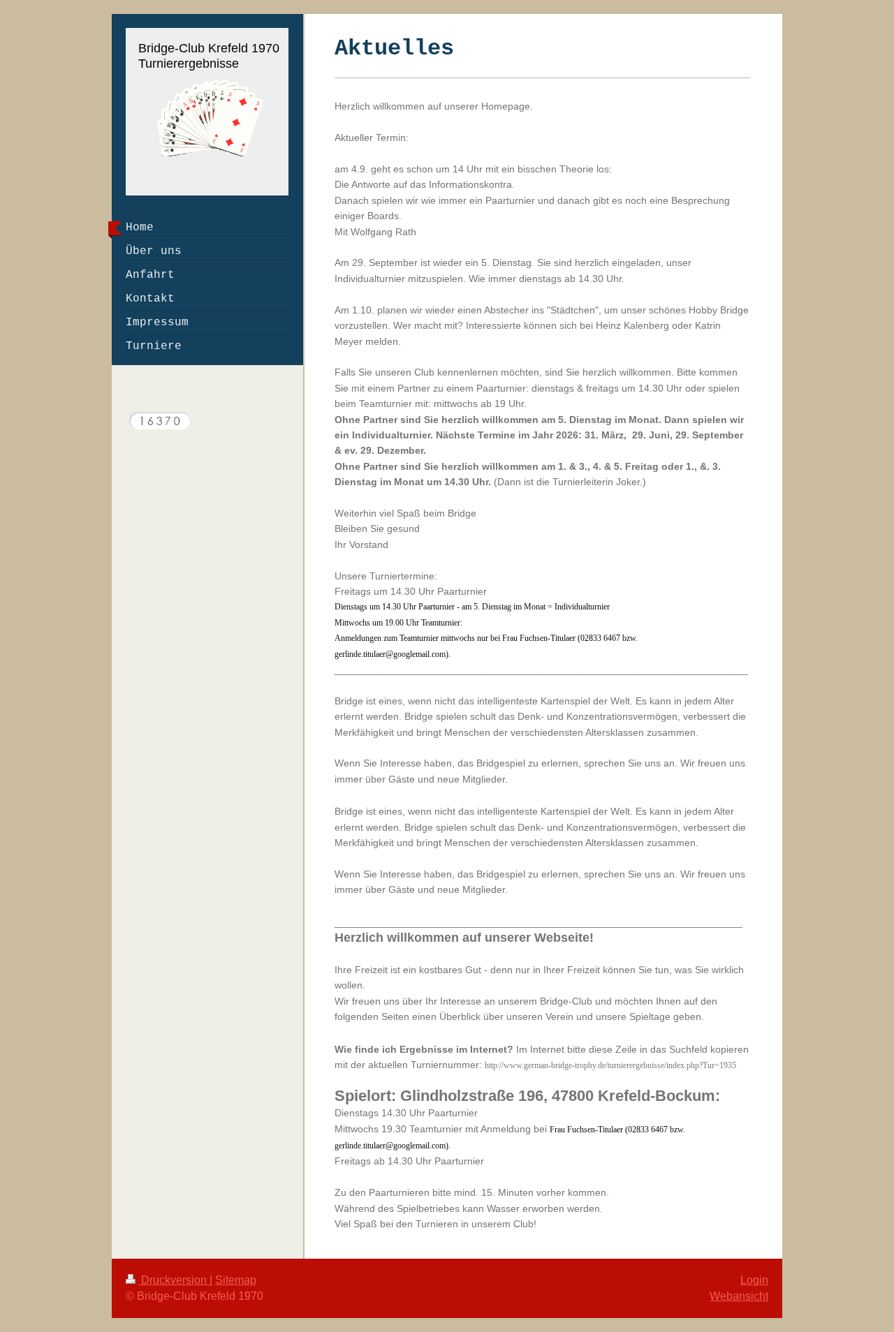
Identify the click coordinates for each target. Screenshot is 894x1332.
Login (754, 1280)
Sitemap (235, 1280)
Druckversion (174, 1280)
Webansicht (739, 1296)
